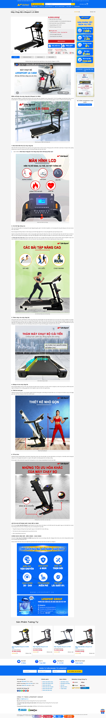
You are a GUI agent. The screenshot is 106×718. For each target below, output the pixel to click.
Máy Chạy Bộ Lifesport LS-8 (40, 646)
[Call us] (22, 691)
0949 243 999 (29, 683)
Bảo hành (68, 6)
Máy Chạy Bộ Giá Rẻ (31, 10)
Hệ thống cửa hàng (65, 683)
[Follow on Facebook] (18, 691)
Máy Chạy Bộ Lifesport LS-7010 (62, 646)
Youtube (84, 687)
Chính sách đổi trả (46, 685)
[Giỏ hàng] (84, 5)
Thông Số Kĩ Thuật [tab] (27, 57)
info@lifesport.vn (24, 698)
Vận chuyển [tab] (51, 57)
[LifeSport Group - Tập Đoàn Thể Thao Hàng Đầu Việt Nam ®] (23, 5)
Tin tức (41, 6)
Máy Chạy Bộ (21, 10)
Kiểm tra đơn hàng (85, 0)
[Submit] (73, 4)
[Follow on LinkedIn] (26, 691)
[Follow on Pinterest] (24, 691)
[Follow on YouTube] (28, 691)
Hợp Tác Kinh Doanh (59, 6)
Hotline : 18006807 (76, 0)
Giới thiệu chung (64, 681)
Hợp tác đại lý (64, 686)
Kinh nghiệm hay (49, 6)
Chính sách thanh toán (47, 683)
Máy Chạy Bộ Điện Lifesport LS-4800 (83, 647)
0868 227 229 (25, 685)
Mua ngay (61, 41)
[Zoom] (12, 52)
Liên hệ (62, 685)
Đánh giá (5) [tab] (40, 57)
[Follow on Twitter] (20, 691)
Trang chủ (13, 10)
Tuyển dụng (77, 6)
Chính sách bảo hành (47, 688)
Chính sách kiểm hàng (47, 681)
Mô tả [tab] (15, 57)
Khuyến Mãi (34, 6)
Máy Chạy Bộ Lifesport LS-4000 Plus (20, 647)
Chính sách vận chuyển (47, 686)
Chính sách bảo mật (47, 690)
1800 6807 (24, 681)
